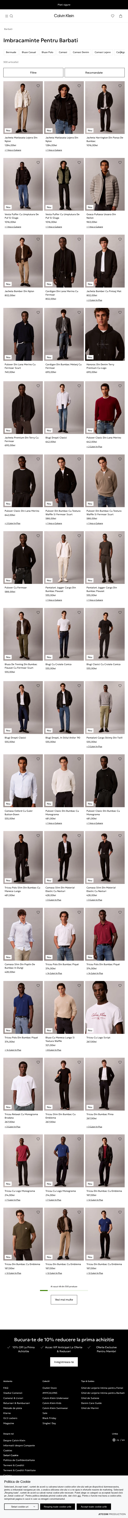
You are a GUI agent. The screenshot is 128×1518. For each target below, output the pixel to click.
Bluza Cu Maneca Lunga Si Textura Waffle (60, 1039)
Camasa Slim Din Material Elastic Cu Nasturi (60, 889)
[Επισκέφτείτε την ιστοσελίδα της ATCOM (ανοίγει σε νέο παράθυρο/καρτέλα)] (112, 1514)
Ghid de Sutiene (90, 1398)
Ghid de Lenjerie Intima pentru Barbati (103, 1392)
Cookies (7, 1450)
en (123, 1439)
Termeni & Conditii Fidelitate (19, 1470)
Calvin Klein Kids (51, 1403)
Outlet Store (49, 1387)
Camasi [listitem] (63, 52)
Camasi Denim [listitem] (81, 52)
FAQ (5, 1387)
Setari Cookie (10, 1455)
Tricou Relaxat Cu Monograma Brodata (21, 1116)
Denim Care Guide (91, 1403)
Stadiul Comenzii (12, 1392)
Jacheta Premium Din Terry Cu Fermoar (21, 439)
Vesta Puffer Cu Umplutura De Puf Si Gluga (22, 216)
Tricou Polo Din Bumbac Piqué (62, 964)
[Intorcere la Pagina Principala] (64, 16)
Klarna (7, 1413)
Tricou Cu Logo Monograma (20, 1190)
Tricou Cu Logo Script (98, 1037)
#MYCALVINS (49, 1392)
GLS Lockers (10, 1418)
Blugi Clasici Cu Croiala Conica (103, 664)
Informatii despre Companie (19, 1445)
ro (118, 1439)
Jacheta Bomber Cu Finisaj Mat (103, 291)
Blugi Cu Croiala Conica (59, 664)
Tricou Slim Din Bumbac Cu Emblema (61, 1116)
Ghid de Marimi (90, 1408)
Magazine (8, 1423)
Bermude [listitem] (11, 52)
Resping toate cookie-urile (57, 1506)
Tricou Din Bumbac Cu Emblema (104, 1190)
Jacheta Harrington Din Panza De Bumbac (104, 139)
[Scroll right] (121, 52)
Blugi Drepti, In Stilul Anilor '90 (63, 737)
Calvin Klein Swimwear (55, 1408)
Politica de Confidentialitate (19, 1460)
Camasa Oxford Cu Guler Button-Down (19, 812)
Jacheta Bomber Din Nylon (19, 291)
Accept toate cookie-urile (94, 1506)
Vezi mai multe (64, 1299)
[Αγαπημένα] (113, 16)
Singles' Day (49, 1423)
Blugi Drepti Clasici (56, 437)
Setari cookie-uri (19, 1506)
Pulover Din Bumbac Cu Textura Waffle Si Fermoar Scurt (63, 512)
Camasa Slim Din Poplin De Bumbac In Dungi (20, 966)
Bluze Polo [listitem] (47, 52)
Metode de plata (12, 1408)
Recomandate (94, 72)
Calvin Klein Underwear (55, 1398)
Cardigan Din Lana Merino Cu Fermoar (62, 293)
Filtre (33, 72)
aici (79, 1495)
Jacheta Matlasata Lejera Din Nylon (21, 139)
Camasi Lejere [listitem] (103, 52)
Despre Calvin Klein (14, 1440)
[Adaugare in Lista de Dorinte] (38, 86)
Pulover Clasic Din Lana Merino (103, 437)
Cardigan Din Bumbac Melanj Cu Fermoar (64, 366)
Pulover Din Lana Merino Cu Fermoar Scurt (20, 366)
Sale (44, 1413)
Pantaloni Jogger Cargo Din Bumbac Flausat (61, 589)
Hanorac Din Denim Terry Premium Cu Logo (100, 366)
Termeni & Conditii (13, 1465)
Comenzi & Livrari (13, 1398)
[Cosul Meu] (121, 16)
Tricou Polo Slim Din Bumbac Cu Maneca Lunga (22, 889)
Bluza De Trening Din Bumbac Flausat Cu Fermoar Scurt (21, 666)
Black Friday (49, 1418)
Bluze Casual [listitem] (29, 52)
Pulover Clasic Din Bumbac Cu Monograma (62, 812)
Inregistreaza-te (64, 1362)
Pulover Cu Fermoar (16, 587)
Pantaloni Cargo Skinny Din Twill (104, 737)
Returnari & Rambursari (16, 1403)
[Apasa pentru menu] (9, 16)
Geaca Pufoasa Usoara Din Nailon (101, 216)
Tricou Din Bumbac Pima (100, 1114)
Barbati (8, 29)
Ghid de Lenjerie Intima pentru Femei (102, 1387)
